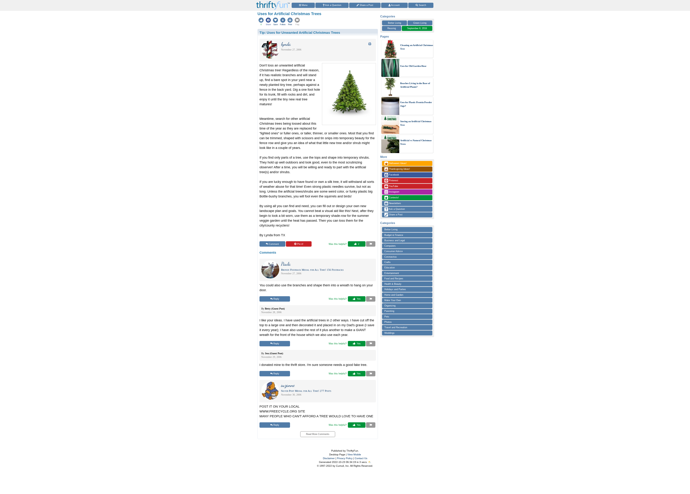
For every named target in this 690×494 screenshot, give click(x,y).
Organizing (389, 305)
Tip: (299, 32)
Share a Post (395, 214)
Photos (388, 322)
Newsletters (394, 203)
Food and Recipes (393, 278)
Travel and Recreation (395, 327)
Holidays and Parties (395, 289)
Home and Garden (393, 295)
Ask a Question (396, 209)
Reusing (391, 28)
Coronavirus (390, 256)
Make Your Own (392, 300)
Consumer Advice (393, 251)
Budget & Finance (393, 235)
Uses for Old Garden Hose (413, 66)
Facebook (393, 174)
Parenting (389, 311)
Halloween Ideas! (396, 163)
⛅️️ (369, 462)
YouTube (393, 186)
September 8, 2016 (417, 28)
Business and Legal (394, 240)
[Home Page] (273, 2)
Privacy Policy (345, 458)
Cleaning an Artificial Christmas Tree (416, 47)
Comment (274, 244)
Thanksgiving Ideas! (397, 169)
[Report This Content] (370, 244)
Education (389, 267)
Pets (386, 316)
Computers (390, 245)
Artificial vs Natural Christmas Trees (416, 142)
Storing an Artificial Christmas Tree (415, 123)
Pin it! (300, 244)
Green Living (419, 23)
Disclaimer (329, 458)
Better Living (394, 23)
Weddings (389, 333)
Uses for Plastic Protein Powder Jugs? (416, 104)
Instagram (393, 191)
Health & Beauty (392, 284)
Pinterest (393, 180)
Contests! (393, 197)
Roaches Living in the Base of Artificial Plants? (415, 85)
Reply (276, 298)
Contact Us (361, 458)
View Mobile (354, 454)
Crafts (387, 262)
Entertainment (391, 273)
